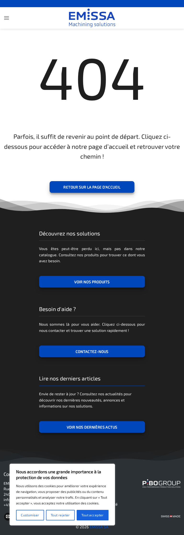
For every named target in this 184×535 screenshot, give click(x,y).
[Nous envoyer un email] (8, 517)
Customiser (30, 515)
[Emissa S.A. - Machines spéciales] (92, 18)
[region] (62, 494)
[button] (6, 18)
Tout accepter (92, 515)
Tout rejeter (60, 515)
